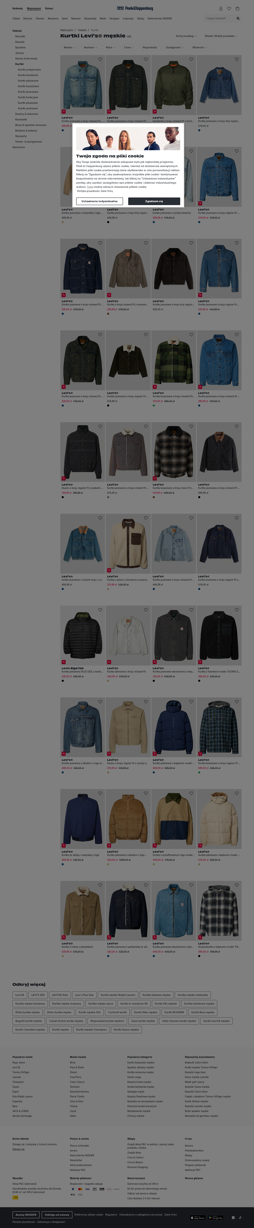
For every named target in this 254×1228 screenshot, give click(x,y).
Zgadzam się (154, 201)
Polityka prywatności (88, 191)
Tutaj (90, 187)
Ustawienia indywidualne (99, 201)
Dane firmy (107, 191)
